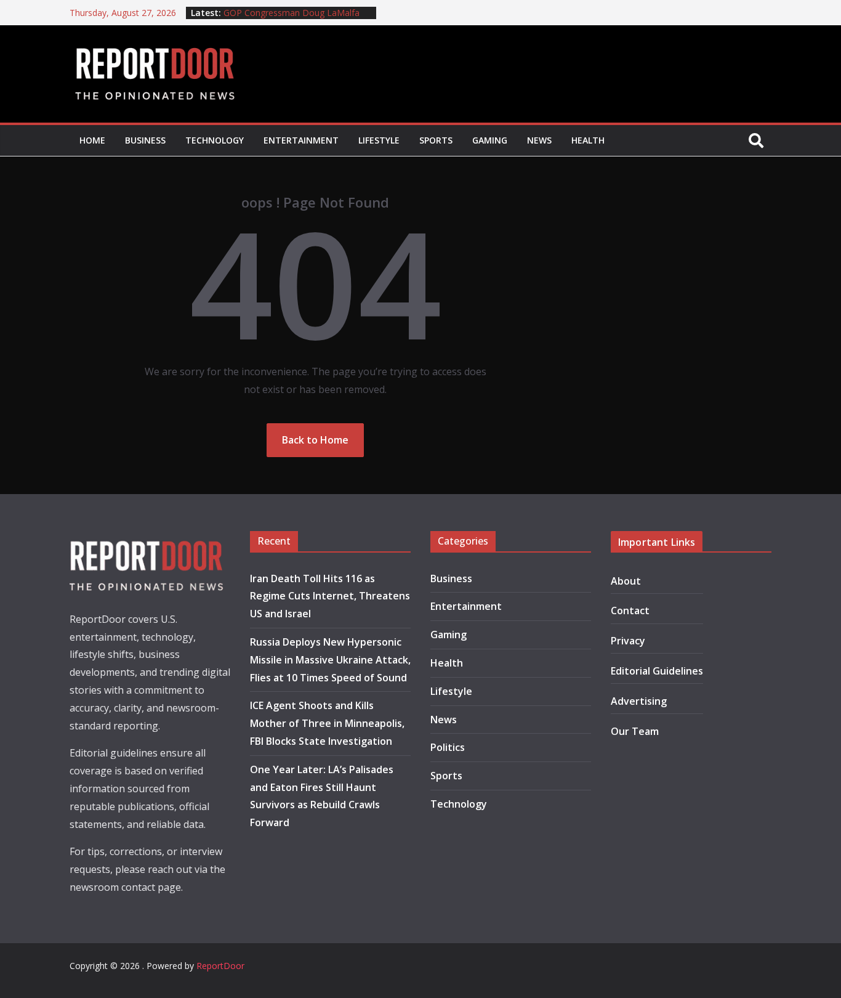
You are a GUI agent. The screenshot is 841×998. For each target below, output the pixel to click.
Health (588, 140)
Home (92, 140)
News (539, 140)
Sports (436, 140)
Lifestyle (379, 140)
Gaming (489, 140)
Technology (214, 140)
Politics (447, 747)
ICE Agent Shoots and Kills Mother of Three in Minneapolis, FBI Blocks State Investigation (327, 723)
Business (145, 140)
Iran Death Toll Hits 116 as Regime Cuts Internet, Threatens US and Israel (330, 596)
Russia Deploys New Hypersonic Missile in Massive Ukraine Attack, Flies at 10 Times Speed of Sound (330, 659)
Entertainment (301, 140)
